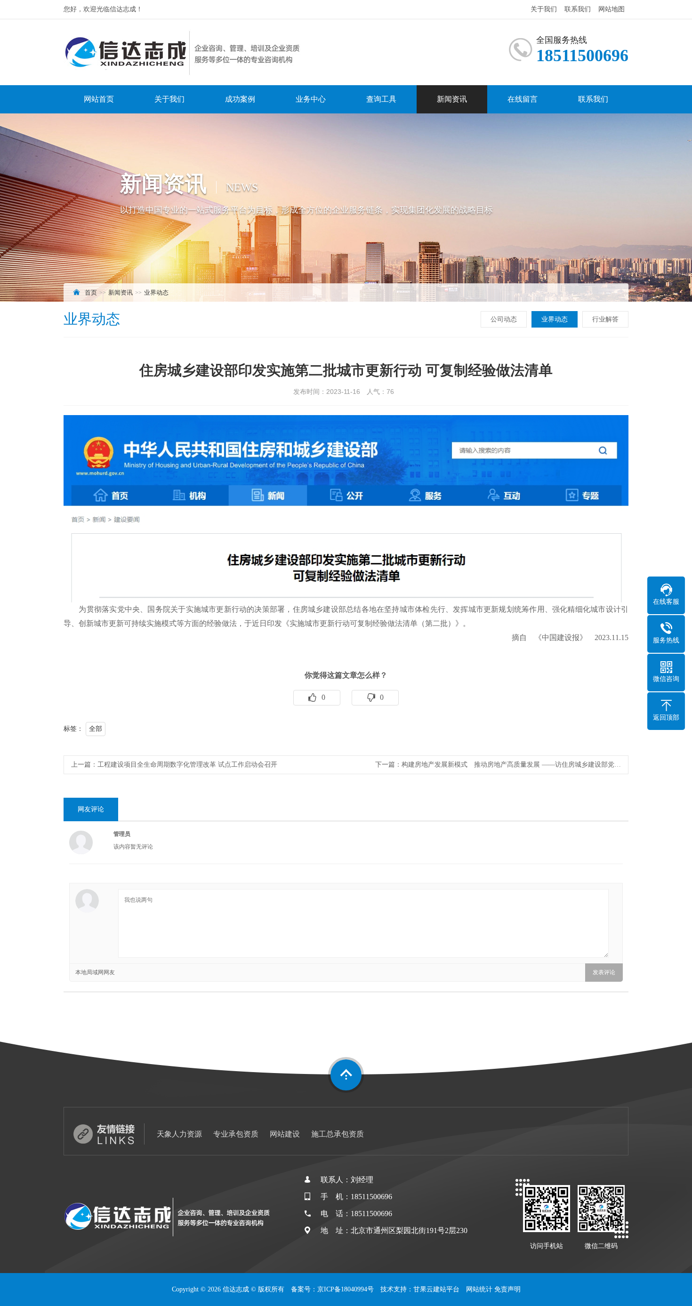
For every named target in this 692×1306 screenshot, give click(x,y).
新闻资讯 (452, 99)
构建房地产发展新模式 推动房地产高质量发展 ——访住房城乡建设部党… (511, 764)
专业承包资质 (235, 1134)
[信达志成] (184, 52)
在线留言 (522, 99)
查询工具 (381, 99)
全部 (95, 728)
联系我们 (577, 9)
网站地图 (611, 9)
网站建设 (285, 1134)
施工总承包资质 (337, 1134)
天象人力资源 (179, 1134)
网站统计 (479, 1289)
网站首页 (99, 99)
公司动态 (504, 319)
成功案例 (240, 99)
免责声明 (507, 1289)
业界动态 (156, 292)
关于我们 (544, 9)
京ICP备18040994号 (345, 1289)
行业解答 (605, 319)
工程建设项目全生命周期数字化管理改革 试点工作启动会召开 (187, 764)
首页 (91, 292)
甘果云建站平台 (436, 1289)
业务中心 (311, 99)
